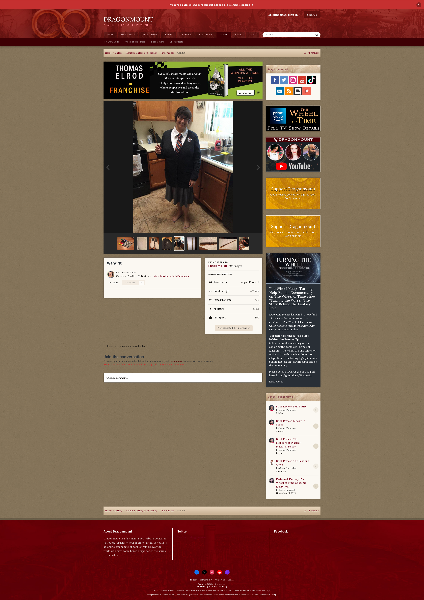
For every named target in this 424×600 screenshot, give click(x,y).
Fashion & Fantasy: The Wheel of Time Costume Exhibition (291, 482)
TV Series (185, 34)
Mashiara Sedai (127, 272)
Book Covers (157, 42)
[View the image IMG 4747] (154, 243)
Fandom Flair (217, 265)
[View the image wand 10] (179, 243)
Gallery (223, 34)
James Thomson (287, 410)
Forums (168, 34)
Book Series (205, 34)
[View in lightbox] (183, 167)
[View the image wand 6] (244, 243)
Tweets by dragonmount (192, 537)
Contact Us (220, 580)
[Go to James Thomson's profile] (271, 408)
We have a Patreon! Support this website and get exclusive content (209, 4)
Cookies (231, 580)
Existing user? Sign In (283, 14)
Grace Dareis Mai (288, 468)
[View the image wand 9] (192, 243)
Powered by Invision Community (212, 586)
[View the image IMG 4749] (125, 243)
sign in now (176, 360)
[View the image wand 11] (167, 243)
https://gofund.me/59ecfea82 (294, 375)
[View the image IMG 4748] (142, 243)
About (238, 34)
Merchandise (128, 34)
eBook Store (150, 34)
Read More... (276, 381)
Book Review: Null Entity (291, 406)
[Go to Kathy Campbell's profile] (271, 480)
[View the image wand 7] (228, 243)
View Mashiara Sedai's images (171, 276)
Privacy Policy (206, 580)
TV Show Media (111, 42)
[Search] (316, 34)
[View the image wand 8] (208, 243)
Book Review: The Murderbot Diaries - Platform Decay (289, 442)
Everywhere (303, 34)
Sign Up (312, 14)
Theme (193, 580)
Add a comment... (118, 377)
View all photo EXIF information (233, 328)
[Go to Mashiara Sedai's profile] (110, 274)
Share (114, 282)
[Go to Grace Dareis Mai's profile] (271, 462)
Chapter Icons (176, 42)
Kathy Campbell (287, 490)
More (252, 34)
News (110, 34)
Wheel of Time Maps (135, 42)
